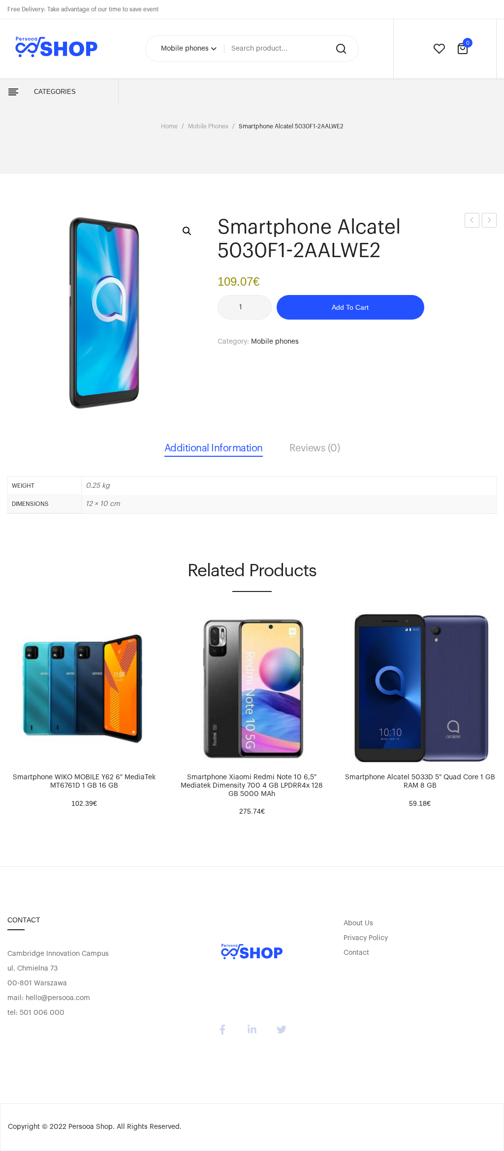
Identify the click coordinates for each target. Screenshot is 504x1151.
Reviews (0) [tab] (314, 448)
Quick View (44, 754)
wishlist (439, 48)
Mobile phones (208, 126)
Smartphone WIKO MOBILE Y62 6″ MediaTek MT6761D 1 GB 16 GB (84, 781)
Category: (233, 341)
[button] (187, 231)
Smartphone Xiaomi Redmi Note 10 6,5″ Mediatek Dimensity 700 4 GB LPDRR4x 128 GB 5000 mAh (252, 785)
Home (169, 126)
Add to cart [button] (19, 754)
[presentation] (9, 707)
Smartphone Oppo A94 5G (472, 222)
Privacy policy (366, 938)
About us (358, 923)
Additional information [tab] (213, 448)
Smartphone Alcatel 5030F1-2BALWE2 (489, 222)
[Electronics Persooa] (252, 952)
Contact (356, 952)
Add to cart (350, 307)
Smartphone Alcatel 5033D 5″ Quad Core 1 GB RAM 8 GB (420, 781)
